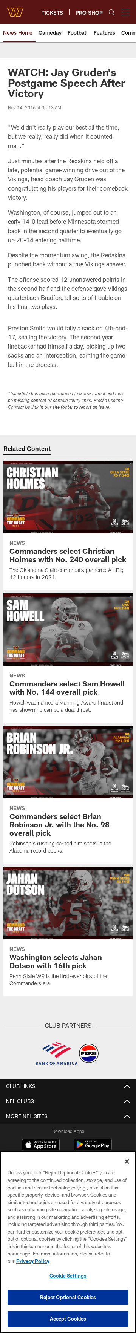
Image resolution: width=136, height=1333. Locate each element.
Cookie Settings (68, 1276)
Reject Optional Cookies (68, 1297)
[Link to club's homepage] (15, 9)
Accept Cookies (68, 1319)
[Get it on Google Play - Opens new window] (92, 1148)
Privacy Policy (32, 1261)
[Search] (112, 12)
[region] (68, 1242)
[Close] (127, 1161)
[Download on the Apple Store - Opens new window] (40, 1145)
